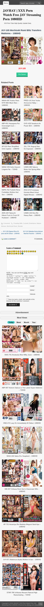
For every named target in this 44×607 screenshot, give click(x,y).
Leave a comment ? (10, 239)
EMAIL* (32, 290)
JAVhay (29, 605)
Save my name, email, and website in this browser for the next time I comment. (20, 300)
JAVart (36, 605)
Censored (7, 223)
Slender (20, 226)
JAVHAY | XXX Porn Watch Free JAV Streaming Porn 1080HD (22, 14)
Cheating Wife (17, 223)
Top (41, 604)
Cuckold (25, 223)
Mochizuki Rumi (12, 226)
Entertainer (32, 223)
